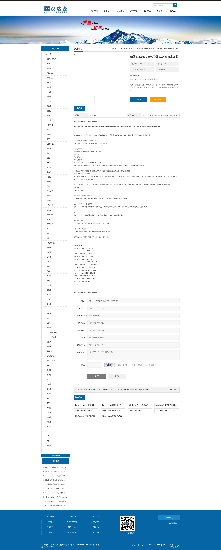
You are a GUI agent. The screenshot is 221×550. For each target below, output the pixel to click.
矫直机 (49, 229)
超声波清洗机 (51, 59)
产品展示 (120, 11)
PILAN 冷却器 (52, 337)
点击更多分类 (55, 455)
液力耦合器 (51, 144)
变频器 (49, 177)
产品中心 (132, 49)
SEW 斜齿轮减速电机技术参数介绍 (73, 532)
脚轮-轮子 (50, 78)
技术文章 (147, 11)
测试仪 (49, 158)
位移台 (49, 172)
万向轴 (49, 299)
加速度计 (50, 125)
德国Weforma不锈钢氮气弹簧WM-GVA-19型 (86, 416)
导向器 (49, 92)
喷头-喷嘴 (50, 356)
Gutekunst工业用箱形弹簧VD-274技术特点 (86, 410)
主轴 (48, 238)
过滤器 (49, 384)
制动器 (49, 389)
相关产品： (79, 397)
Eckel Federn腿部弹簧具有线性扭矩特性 (113, 405)
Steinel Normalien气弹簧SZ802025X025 (138, 390)
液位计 (49, 280)
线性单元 (50, 82)
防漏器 (49, 266)
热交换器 (50, 224)
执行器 (49, 394)
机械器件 (48, 54)
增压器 (49, 422)
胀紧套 (49, 328)
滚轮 (48, 64)
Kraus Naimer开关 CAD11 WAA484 (73, 522)
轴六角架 (50, 167)
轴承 (48, 379)
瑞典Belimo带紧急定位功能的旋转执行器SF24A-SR (55, 480)
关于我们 (107, 11)
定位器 (49, 163)
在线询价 (138, 100)
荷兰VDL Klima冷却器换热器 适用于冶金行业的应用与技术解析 (55, 471)
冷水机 (49, 271)
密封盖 (49, 375)
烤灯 (48, 130)
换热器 (49, 427)
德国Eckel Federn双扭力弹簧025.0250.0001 (140, 405)
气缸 (48, 450)
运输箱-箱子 (51, 361)
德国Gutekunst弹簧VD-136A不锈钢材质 (140, 410)
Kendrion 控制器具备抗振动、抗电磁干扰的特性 (55, 467)
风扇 (48, 115)
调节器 (49, 304)
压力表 (49, 219)
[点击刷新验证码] (110, 365)
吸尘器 (49, 111)
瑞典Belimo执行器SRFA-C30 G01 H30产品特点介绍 (55, 488)
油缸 (48, 436)
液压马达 (50, 214)
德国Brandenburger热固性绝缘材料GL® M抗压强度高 (55, 497)
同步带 (49, 101)
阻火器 (49, 313)
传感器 (49, 417)
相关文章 (55, 461)
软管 (48, 431)
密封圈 (49, 370)
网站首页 (94, 11)
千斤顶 (49, 153)
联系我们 (173, 11)
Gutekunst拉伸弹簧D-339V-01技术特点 (167, 410)
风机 (48, 398)
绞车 (48, 186)
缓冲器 (49, 252)
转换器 (49, 346)
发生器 (49, 257)
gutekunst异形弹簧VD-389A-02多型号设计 (167, 405)
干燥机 (49, 134)
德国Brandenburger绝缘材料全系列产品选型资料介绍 (55, 493)
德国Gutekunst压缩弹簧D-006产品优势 (113, 410)
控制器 (49, 285)
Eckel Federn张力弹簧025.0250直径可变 (86, 405)
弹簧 (48, 403)
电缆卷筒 (50, 205)
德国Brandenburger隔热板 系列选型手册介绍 (55, 476)
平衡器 (49, 106)
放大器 (49, 120)
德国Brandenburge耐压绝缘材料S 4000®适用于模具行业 (55, 501)
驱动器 (49, 445)
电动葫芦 (50, 191)
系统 (48, 323)
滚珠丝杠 (50, 73)
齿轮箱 (49, 200)
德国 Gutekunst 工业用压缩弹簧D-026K (97, 390)
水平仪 (49, 139)
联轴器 (49, 412)
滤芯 (48, 309)
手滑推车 (50, 97)
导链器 (49, 247)
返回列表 (172, 389)
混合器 (49, 87)
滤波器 (49, 196)
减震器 (49, 295)
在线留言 (160, 11)
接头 (48, 441)
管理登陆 (176, 547)
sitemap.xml (161, 545)
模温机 (49, 276)
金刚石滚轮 (51, 243)
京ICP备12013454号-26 (146, 545)
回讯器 (49, 262)
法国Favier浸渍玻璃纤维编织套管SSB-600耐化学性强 (55, 505)
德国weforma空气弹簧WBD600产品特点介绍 (113, 416)
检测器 (49, 148)
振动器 (49, 365)
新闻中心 (134, 11)
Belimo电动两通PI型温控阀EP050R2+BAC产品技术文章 (55, 484)
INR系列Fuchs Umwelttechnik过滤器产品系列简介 (73, 527)
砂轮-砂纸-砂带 (52, 332)
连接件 (49, 342)
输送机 (49, 318)
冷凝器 (49, 210)
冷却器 (49, 290)
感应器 (49, 233)
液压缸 (49, 181)
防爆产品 (50, 351)
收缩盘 (49, 408)
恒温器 (49, 68)
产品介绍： (79, 108)
